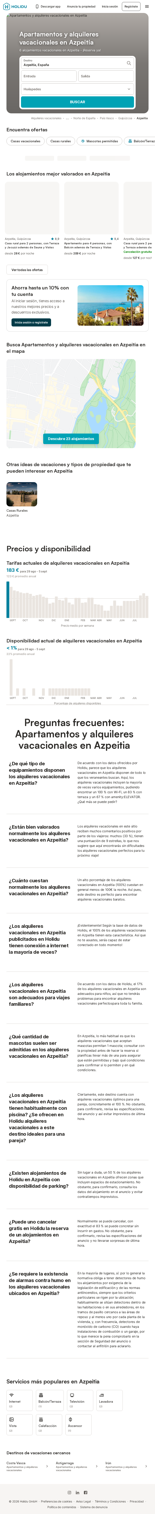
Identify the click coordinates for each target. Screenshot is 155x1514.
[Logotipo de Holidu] (18, 6)
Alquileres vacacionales (46, 118)
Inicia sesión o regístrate (31, 322)
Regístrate (131, 6)
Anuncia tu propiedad (81, 6)
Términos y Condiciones (110, 1501)
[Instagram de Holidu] (69, 1492)
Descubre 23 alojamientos (71, 439)
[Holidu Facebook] (85, 1492)
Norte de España (84, 118)
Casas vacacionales (25, 141)
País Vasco (107, 118)
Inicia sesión (110, 6)
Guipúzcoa (125, 118)
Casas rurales (60, 141)
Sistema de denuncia (93, 1507)
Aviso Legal (83, 1501)
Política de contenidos (61, 1507)
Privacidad (137, 1501)
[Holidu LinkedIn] (77, 1492)
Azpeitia (142, 118)
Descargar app (51, 6)
